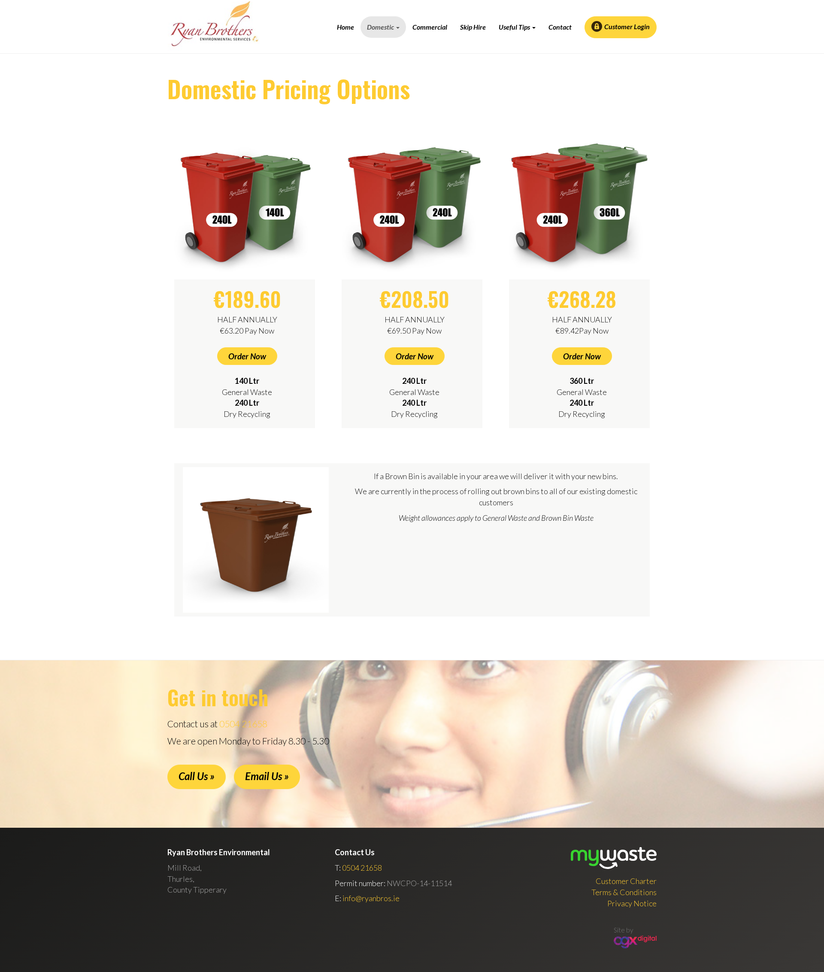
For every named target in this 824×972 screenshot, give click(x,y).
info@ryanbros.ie (371, 898)
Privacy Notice (632, 903)
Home (345, 27)
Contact (560, 27)
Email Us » (267, 776)
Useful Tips (515, 27)
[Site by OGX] (635, 940)
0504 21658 (243, 723)
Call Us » (197, 776)
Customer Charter (626, 881)
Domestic (381, 27)
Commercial (429, 27)
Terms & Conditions (624, 892)
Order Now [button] (247, 356)
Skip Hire (473, 27)
